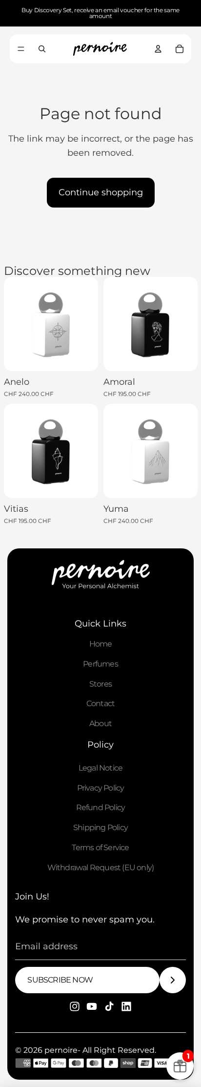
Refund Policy (100, 807)
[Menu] (21, 49)
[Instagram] (74, 1006)
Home (100, 643)
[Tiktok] (109, 1006)
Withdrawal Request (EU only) (100, 867)
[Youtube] (92, 1006)
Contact (100, 703)
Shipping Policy (100, 827)
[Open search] (42, 49)
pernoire (61, 1050)
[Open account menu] (158, 49)
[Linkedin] (126, 1006)
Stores (100, 684)
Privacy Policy (100, 788)
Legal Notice (100, 768)
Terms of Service (100, 847)
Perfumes (100, 664)
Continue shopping (101, 192)
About (100, 723)
